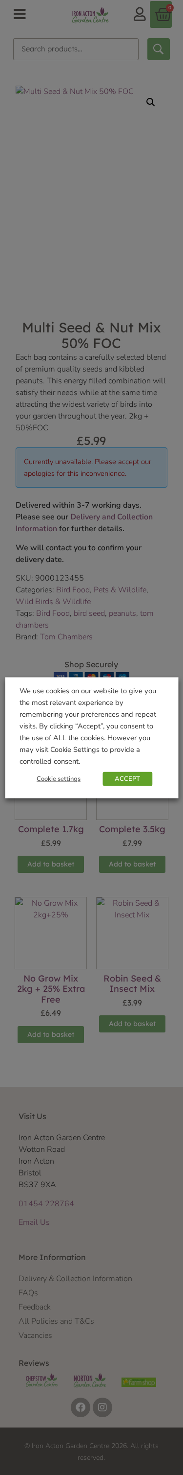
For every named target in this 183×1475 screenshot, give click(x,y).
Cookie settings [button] (59, 778)
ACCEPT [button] (127, 778)
